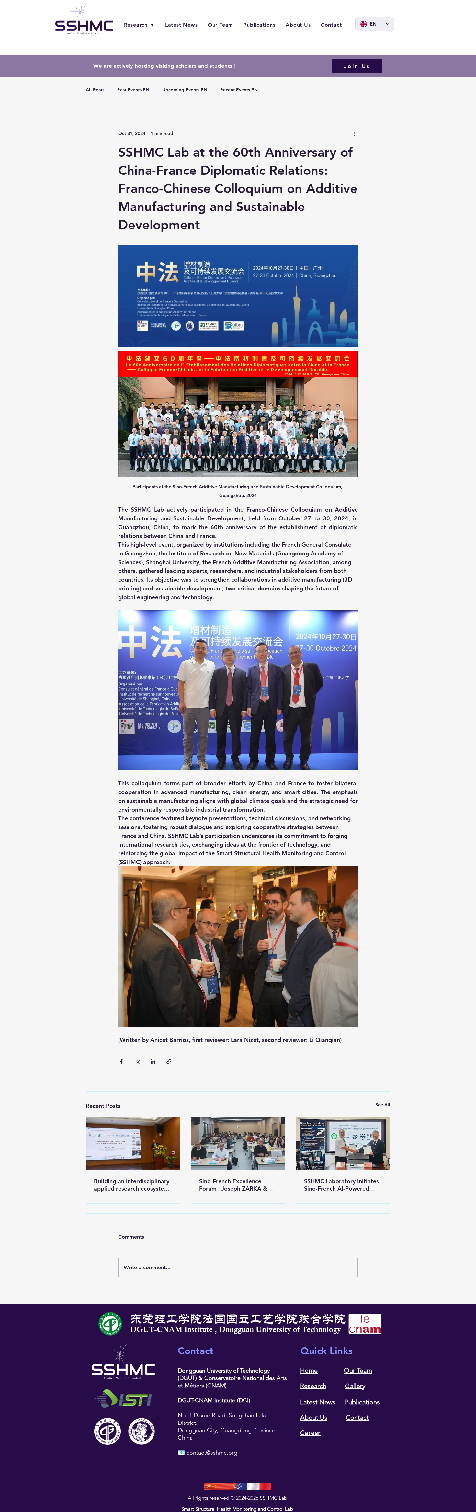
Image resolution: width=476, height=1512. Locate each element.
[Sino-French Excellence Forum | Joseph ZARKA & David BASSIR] (238, 1143)
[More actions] (354, 133)
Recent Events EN (239, 90)
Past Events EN (133, 90)
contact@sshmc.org (212, 1452)
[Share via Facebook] (121, 1061)
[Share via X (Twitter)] (137, 1061)
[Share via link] (169, 1061)
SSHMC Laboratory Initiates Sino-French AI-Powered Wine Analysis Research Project (341, 1184)
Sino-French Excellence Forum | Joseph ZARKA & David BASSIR (233, 1184)
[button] (357, 66)
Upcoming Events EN (184, 90)
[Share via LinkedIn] (153, 1061)
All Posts (95, 90)
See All (382, 1105)
